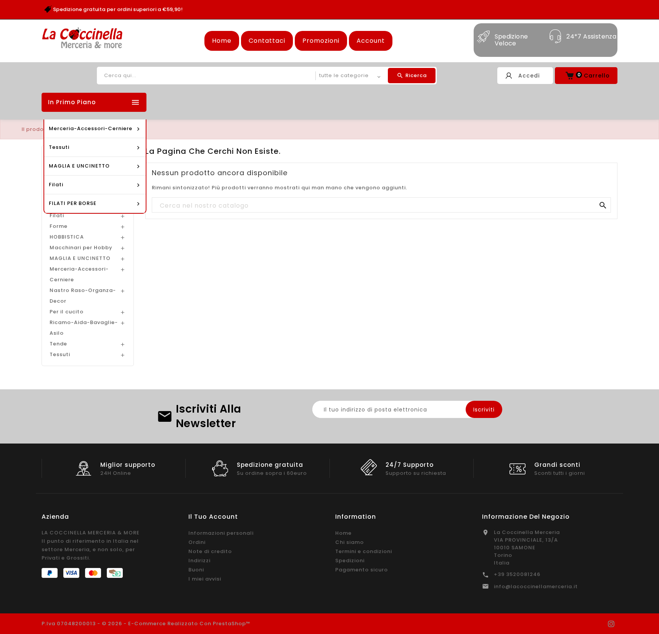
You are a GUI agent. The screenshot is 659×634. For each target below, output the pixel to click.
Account (371, 40)
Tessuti (60, 354)
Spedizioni (350, 560)
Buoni (196, 569)
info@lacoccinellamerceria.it (536, 586)
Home (221, 40)
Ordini (197, 542)
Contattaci (267, 40)
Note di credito (210, 551)
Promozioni (320, 40)
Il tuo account (213, 516)
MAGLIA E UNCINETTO (80, 258)
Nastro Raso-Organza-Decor (83, 296)
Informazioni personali (221, 533)
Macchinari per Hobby (81, 247)
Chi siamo (349, 542)
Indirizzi (199, 560)
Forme (59, 226)
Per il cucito (67, 311)
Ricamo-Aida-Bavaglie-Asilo (84, 328)
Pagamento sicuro (361, 569)
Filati (57, 215)
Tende (58, 343)
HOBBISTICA (67, 236)
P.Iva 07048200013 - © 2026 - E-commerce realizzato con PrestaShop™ (146, 623)
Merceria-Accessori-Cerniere (79, 274)
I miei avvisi (204, 578)
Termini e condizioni (363, 551)
